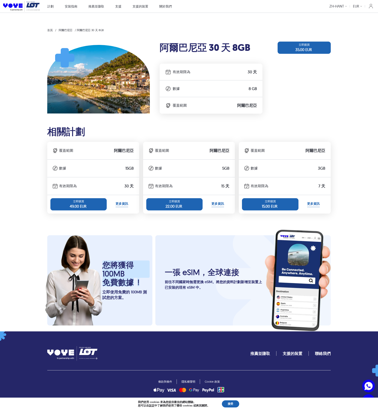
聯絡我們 (323, 353)
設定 (152, 405)
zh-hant (336, 6)
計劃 (50, 6)
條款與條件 (165, 381)
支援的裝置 (140, 6)
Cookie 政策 (212, 381)
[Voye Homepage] (21, 6)
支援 (118, 6)
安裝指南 (71, 6)
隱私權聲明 (188, 381)
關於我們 (165, 6)
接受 (230, 404)
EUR (356, 6)
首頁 (50, 30)
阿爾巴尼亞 (65, 30)
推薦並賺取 (96, 6)
